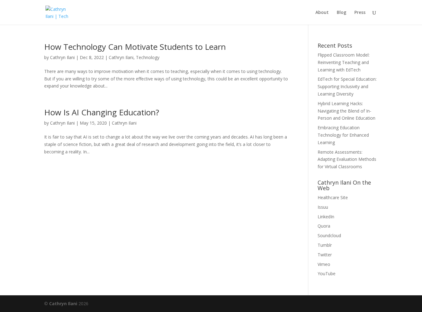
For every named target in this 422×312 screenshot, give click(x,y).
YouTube (326, 273)
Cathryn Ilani (62, 57)
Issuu (323, 207)
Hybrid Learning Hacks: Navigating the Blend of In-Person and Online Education (346, 110)
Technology (147, 57)
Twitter (325, 255)
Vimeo (324, 264)
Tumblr (325, 245)
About (322, 12)
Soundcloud (329, 235)
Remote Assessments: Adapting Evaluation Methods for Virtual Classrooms (347, 159)
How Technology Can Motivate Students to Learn (135, 46)
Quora (324, 226)
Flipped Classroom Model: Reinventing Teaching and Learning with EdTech (343, 62)
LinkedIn (326, 217)
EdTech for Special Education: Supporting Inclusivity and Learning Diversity (347, 86)
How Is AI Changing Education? (101, 112)
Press (359, 12)
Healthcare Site (333, 197)
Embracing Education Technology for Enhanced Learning (343, 135)
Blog (341, 12)
